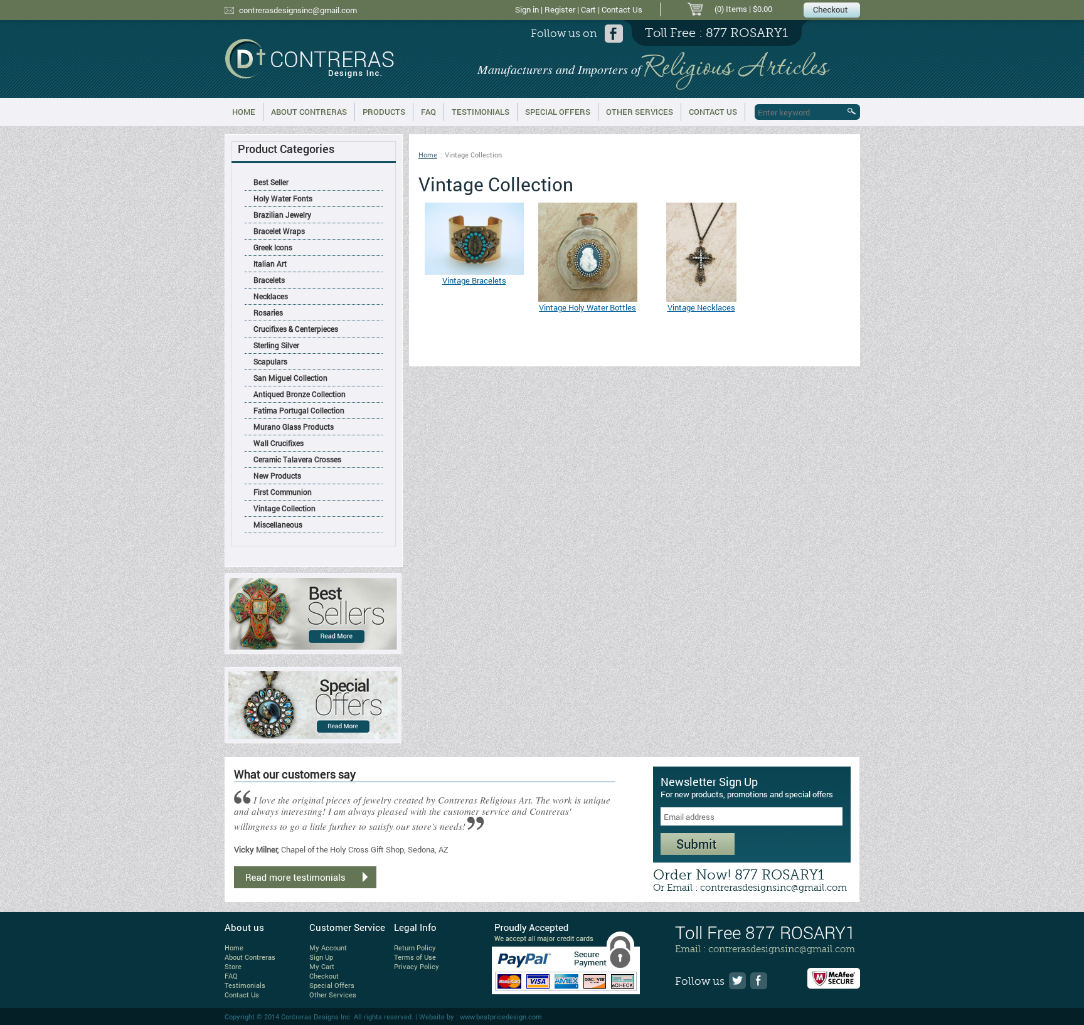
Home (243, 111)
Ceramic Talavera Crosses (297, 459)
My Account (328, 947)
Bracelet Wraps (279, 231)
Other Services (639, 111)
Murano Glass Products (293, 427)
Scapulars (270, 361)
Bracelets (269, 280)
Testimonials (480, 111)
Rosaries (268, 312)
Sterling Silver (276, 345)
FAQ (428, 111)
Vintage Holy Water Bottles (587, 307)
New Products (277, 475)
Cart (588, 9)
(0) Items (731, 8)
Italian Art (270, 263)
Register (560, 9)
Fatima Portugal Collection (298, 410)
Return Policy (415, 947)
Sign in (527, 9)
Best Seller (271, 182)
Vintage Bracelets (474, 280)
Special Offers (557, 111)
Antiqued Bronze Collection (299, 394)
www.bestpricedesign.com (501, 1016)
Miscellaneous (277, 524)
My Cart (321, 966)
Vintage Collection (284, 508)
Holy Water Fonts (282, 198)
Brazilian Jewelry (282, 215)
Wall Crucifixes (278, 443)
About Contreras (309, 111)
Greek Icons (272, 247)
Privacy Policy (416, 966)
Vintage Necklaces (701, 307)
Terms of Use (415, 957)
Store (233, 966)
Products (384, 111)
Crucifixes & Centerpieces (295, 329)
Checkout (324, 975)
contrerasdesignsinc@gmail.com (298, 10)
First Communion (282, 492)
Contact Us (622, 9)
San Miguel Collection (290, 378)
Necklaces (270, 296)
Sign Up (321, 957)
